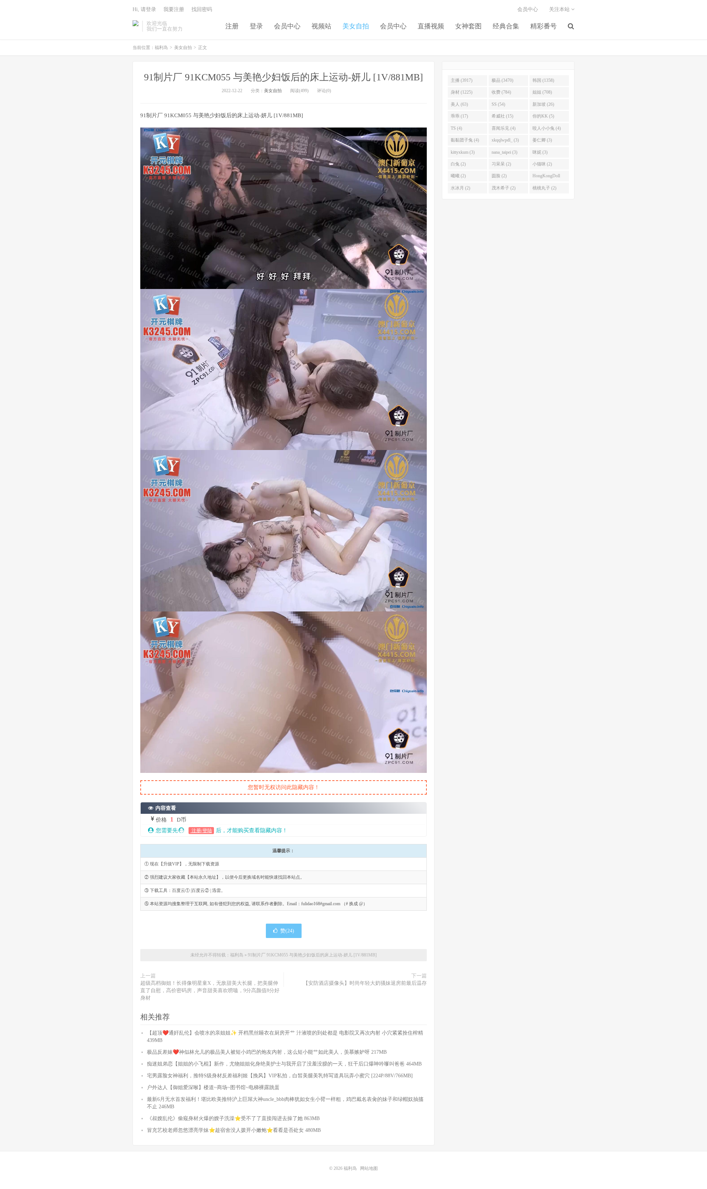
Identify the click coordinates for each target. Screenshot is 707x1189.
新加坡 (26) (543, 104)
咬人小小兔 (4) (546, 128)
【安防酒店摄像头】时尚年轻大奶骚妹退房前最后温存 (365, 983)
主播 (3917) (461, 80)
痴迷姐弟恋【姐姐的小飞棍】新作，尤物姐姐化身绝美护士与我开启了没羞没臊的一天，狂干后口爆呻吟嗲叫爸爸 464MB (284, 1064)
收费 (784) (501, 92)
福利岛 (135, 26)
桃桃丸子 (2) (544, 188)
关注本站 (560, 9)
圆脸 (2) (499, 175)
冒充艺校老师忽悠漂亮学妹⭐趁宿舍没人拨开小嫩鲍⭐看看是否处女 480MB (234, 1130)
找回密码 (201, 9)
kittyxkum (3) (463, 152)
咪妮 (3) (540, 152)
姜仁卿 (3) (542, 140)
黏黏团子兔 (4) (465, 140)
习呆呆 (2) (501, 164)
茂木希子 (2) (504, 188)
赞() (287, 931)
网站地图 (369, 1168)
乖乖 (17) (459, 116)
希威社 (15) (502, 116)
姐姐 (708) (542, 92)
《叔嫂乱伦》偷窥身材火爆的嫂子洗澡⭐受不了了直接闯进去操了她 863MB (233, 1118)
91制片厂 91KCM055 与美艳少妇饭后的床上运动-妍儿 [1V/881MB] (283, 77)
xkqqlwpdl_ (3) (505, 140)
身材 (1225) (461, 92)
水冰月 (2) (460, 188)
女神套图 (468, 26)
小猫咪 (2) (542, 164)
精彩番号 (543, 26)
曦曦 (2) (458, 175)
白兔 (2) (458, 164)
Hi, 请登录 (144, 9)
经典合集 (506, 26)
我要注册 (173, 9)
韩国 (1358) (543, 80)
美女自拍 (355, 26)
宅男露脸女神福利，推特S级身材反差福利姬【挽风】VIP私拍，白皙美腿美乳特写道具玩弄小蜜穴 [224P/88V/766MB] (280, 1075)
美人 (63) (459, 104)
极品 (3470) (502, 80)
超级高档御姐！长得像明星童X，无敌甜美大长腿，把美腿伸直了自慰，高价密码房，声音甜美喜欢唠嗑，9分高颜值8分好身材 (209, 990)
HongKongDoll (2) (546, 177)
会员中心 (287, 26)
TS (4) (456, 128)
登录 (256, 26)
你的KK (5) (543, 116)
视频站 (321, 26)
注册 (232, 26)
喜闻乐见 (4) (504, 128)
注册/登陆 (201, 830)
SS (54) (498, 104)
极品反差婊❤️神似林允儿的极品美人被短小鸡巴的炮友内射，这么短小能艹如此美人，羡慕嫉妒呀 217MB (267, 1052)
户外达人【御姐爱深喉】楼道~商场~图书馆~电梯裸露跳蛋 (213, 1087)
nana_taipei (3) (504, 152)
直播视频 (431, 26)
